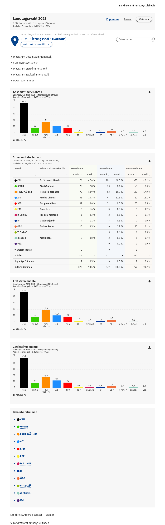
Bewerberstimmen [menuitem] (23, 80)
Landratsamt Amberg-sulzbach (137, 5)
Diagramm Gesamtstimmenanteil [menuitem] (32, 56)
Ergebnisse (112, 19)
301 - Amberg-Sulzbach (31, 34)
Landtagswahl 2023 (29, 18)
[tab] (82, 419)
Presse (127, 19)
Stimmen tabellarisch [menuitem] (25, 62)
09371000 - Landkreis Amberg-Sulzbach (61, 34)
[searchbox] (135, 39)
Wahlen (50, 514)
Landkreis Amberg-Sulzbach (26, 514)
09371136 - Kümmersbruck (93, 34)
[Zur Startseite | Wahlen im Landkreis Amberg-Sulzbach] (46, 7)
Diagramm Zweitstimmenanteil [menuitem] (31, 74)
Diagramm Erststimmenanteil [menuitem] (30, 68)
